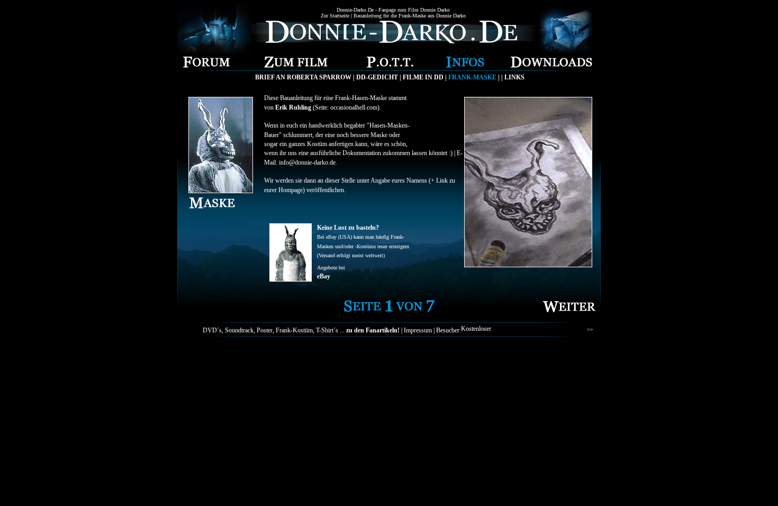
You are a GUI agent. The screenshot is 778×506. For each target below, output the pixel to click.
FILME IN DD (423, 77)
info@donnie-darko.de (307, 162)
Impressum (418, 330)
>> (590, 329)
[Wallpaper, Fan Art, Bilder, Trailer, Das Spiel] (551, 64)
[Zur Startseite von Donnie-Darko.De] (393, 40)
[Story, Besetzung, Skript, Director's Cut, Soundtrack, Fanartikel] (296, 64)
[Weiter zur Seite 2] (569, 315)
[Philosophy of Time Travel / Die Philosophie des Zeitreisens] (390, 64)
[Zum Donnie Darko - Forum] (206, 64)
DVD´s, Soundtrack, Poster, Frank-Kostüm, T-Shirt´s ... (301, 330)
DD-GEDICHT (377, 77)
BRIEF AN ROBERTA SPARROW (303, 77)
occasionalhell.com (353, 107)
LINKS (514, 77)
